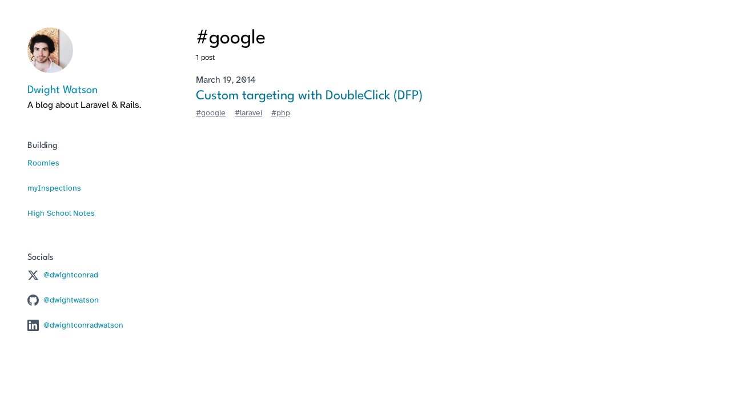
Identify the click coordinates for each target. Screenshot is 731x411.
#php (280, 113)
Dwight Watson (62, 90)
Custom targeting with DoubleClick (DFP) (309, 96)
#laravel (248, 113)
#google (211, 113)
